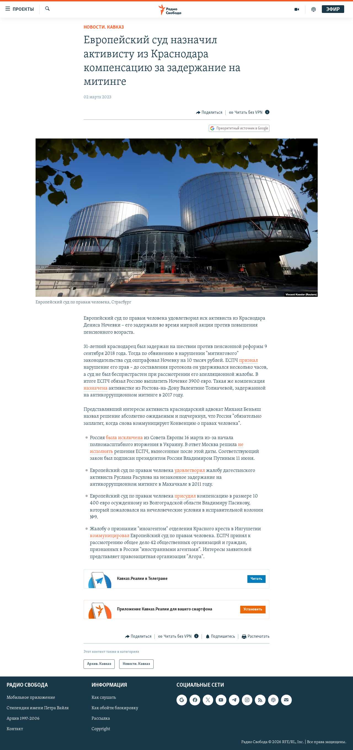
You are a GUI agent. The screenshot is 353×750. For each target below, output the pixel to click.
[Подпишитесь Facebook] (194, 700)
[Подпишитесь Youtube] (221, 700)
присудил (184, 496)
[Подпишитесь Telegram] (234, 700)
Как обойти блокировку (115, 708)
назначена (96, 388)
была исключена (124, 438)
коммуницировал (109, 536)
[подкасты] (313, 9)
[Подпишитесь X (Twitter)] (208, 700)
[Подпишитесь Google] (181, 700)
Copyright (101, 729)
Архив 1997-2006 (23, 719)
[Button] (209, 112)
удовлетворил (189, 470)
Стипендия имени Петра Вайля (38, 708)
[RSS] (260, 700)
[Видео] (296, 9)
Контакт (15, 729)
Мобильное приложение (31, 698)
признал (248, 360)
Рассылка (101, 719)
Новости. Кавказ (104, 27)
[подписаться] (286, 700)
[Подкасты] (273, 700)
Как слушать (104, 698)
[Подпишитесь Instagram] (247, 700)
